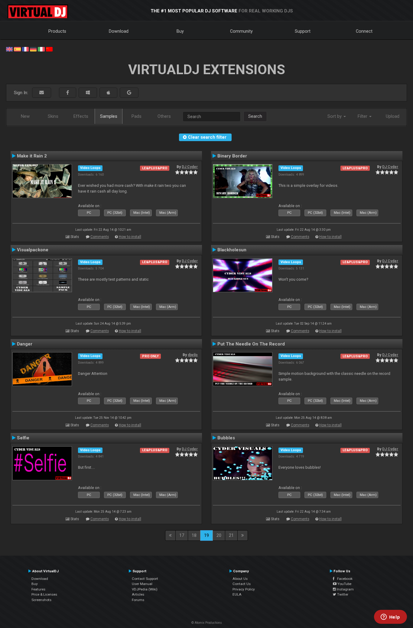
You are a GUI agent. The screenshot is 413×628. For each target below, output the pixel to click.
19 (206, 535)
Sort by (335, 116)
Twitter (342, 594)
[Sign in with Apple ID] (108, 93)
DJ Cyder (190, 167)
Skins (53, 116)
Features (38, 589)
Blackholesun (231, 250)
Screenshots (41, 600)
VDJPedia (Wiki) (145, 589)
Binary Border (232, 156)
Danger (24, 344)
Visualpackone (32, 250)
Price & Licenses (44, 594)
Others (164, 116)
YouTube (344, 584)
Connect (364, 31)
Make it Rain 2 (32, 156)
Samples (108, 116)
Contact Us (242, 584)
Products (57, 31)
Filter (363, 116)
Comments (99, 237)
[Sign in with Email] (41, 93)
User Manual (142, 584)
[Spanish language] (17, 48)
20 (218, 535)
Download (118, 31)
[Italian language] (41, 48)
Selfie (23, 438)
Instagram (345, 589)
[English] (9, 48)
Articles (138, 594)
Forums (138, 600)
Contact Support (145, 579)
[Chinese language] (49, 48)
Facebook (343, 579)
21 (231, 535)
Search (255, 116)
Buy (180, 31)
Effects (80, 116)
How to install (130, 237)
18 (194, 535)
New (25, 116)
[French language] (25, 48)
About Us (240, 579)
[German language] (33, 48)
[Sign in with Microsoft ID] (88, 93)
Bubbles (226, 438)
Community (241, 31)
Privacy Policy (244, 589)
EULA (237, 594)
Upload (392, 116)
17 (181, 535)
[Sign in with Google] (129, 93)
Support (303, 31)
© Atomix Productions (206, 623)
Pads (136, 116)
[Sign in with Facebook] (67, 93)
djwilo (193, 355)
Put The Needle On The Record (251, 344)
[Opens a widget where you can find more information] (390, 617)
